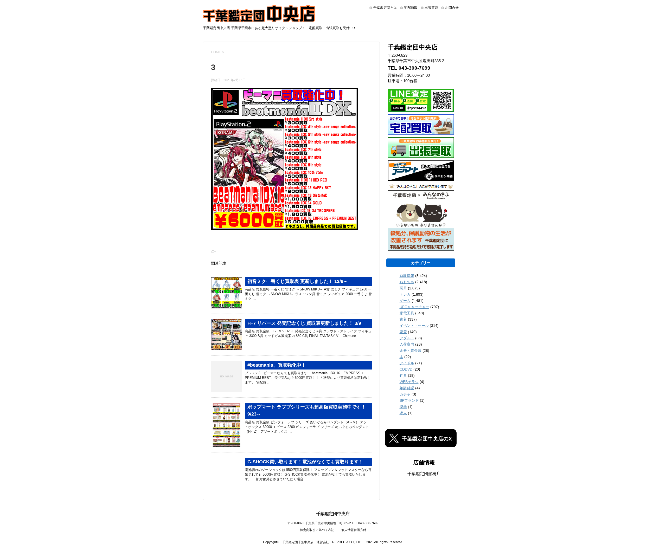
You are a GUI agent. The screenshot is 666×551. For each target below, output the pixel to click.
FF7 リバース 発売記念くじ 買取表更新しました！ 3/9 (304, 323)
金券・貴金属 (410, 350)
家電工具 (407, 313)
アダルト (407, 338)
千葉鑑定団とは (385, 8)
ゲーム (405, 301)
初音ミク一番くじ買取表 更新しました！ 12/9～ (297, 281)
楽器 (403, 407)
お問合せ (452, 8)
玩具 (403, 288)
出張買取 (431, 8)
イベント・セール (414, 325)
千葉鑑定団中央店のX (427, 439)
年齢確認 (407, 388)
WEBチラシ (409, 382)
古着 (403, 319)
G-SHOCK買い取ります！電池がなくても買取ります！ (305, 461)
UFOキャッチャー (414, 307)
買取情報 (407, 276)
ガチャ (405, 394)
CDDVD (406, 369)
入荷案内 (407, 344)
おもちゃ (407, 282)
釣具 (403, 375)
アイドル (407, 363)
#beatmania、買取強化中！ (276, 365)
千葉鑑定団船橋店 (424, 473)
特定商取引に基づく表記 (317, 530)
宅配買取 (411, 8)
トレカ (405, 294)
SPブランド (409, 400)
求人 (403, 413)
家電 (403, 332)
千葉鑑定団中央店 (333, 513)
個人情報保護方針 (353, 530)
